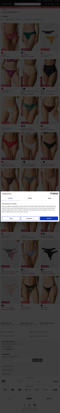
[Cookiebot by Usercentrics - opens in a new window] (51, 194)
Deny (11, 218)
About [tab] (49, 198)
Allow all (49, 218)
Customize (29, 218)
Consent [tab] (10, 198)
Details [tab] (30, 198)
